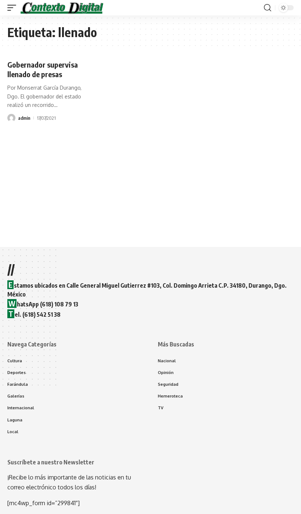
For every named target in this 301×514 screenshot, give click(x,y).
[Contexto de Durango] (62, 7)
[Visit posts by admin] (11, 118)
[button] (13, 7)
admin (24, 118)
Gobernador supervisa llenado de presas (42, 69)
